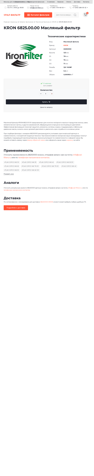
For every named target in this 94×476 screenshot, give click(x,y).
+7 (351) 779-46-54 (57, 7)
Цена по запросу (46, 107)
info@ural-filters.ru (36, 7)
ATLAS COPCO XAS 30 (11, 162)
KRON (66, 45)
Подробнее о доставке (16, 208)
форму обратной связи (36, 140)
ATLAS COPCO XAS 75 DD (50, 166)
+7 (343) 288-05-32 (79, 7)
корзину (69, 140)
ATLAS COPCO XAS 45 (46, 162)
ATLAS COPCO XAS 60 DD (30, 170)
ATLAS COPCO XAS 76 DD (30, 166)
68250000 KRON (46, 202)
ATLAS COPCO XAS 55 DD (65, 162)
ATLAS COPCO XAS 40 (69, 166)
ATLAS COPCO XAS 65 (11, 166)
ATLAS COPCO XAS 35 (29, 162)
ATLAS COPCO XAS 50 (11, 170)
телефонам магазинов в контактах (33, 157)
